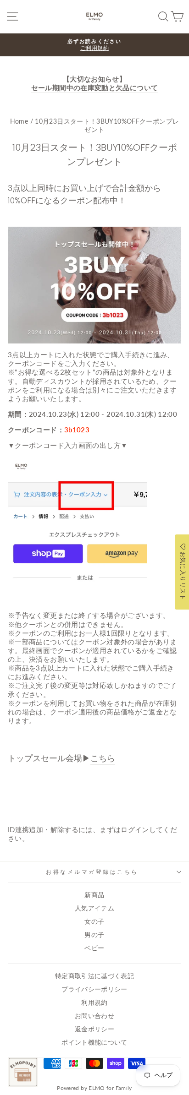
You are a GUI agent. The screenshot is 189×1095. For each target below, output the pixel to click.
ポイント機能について (94, 1042)
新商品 (94, 895)
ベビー (94, 948)
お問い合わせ (94, 1015)
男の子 (94, 934)
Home (19, 121)
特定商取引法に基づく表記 (94, 976)
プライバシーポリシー (94, 989)
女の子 (94, 921)
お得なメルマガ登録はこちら (92, 871)
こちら (102, 758)
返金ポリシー (94, 1029)
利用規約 (94, 1002)
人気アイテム (94, 908)
